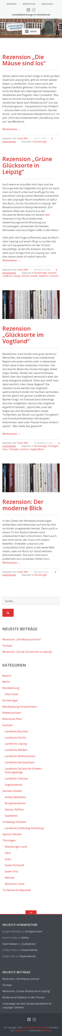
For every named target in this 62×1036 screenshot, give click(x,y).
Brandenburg (10, 688)
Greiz (8, 859)
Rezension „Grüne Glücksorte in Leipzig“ (27, 165)
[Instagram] (33, 10)
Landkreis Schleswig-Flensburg (24, 828)
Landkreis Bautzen (16, 731)
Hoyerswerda (29, 950)
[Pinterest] (28, 10)
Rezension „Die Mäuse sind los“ (23, 60)
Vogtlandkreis (37, 449)
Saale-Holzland (14, 865)
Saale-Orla (11, 871)
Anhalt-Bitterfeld (15, 797)
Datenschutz (28, 3)
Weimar (10, 877)
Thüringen (53, 446)
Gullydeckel (28, 944)
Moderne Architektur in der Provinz (23, 997)
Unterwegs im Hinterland (35, 1027)
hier (47, 214)
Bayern (6, 675)
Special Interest (12, 834)
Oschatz (7, 645)
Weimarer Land (14, 884)
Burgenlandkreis (15, 803)
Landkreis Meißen (16, 750)
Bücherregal (40, 141)
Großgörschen (33, 931)
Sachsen (52, 272)
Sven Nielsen (10, 944)
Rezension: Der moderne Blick (23, 505)
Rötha (25, 937)
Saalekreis (43, 275)
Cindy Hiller (22, 138)
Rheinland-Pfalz (12, 719)
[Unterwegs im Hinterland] (31, 23)
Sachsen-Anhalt (29, 275)
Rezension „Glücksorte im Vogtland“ (23, 335)
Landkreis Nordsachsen (19, 762)
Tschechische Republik (16, 890)
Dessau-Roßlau (14, 809)
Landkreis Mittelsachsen (20, 756)
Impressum (47, 3)
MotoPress (20, 1030)
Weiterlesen (11, 129)
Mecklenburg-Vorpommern (19, 706)
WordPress (46, 1030)
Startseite (12, 3)
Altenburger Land (16, 846)
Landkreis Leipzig (11, 275)
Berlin (6, 681)
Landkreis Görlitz (15, 737)
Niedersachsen (11, 712)
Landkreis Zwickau (16, 778)
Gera (4, 449)
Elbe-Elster (11, 694)
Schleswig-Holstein (14, 822)
